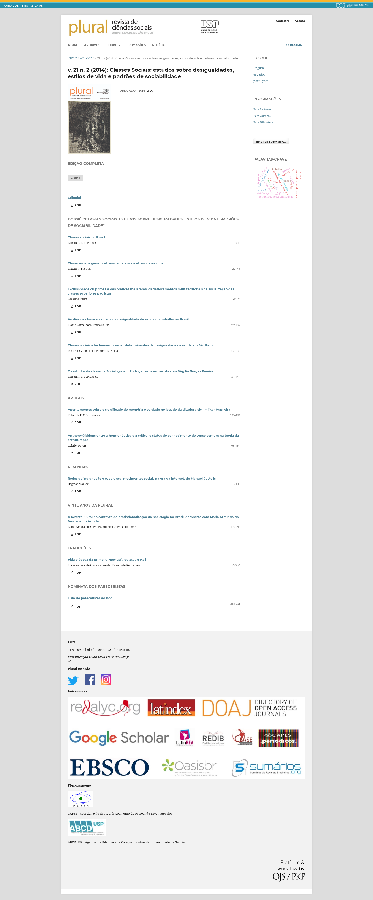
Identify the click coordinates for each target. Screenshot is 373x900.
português (260, 81)
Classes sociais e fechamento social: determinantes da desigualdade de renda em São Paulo (141, 345)
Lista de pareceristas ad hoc (90, 598)
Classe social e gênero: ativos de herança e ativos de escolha (115, 263)
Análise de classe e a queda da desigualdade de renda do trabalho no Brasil (128, 319)
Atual (73, 45)
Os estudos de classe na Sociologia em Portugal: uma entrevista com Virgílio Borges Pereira (140, 371)
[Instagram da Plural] (106, 684)
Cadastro (283, 20)
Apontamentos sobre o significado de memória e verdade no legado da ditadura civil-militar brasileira (149, 410)
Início (72, 58)
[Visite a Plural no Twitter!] (73, 684)
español (259, 74)
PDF (74, 178)
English (258, 68)
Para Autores (262, 116)
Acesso (300, 20)
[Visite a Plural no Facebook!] (90, 684)
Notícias (159, 45)
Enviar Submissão (271, 141)
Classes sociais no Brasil (86, 237)
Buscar (295, 45)
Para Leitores (262, 109)
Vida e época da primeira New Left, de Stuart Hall (107, 560)
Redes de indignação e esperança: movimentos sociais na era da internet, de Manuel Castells (142, 478)
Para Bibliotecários (266, 122)
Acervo (86, 58)
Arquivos (92, 45)
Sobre (112, 45)
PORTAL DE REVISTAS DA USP (24, 5)
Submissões (136, 45)
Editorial (74, 198)
